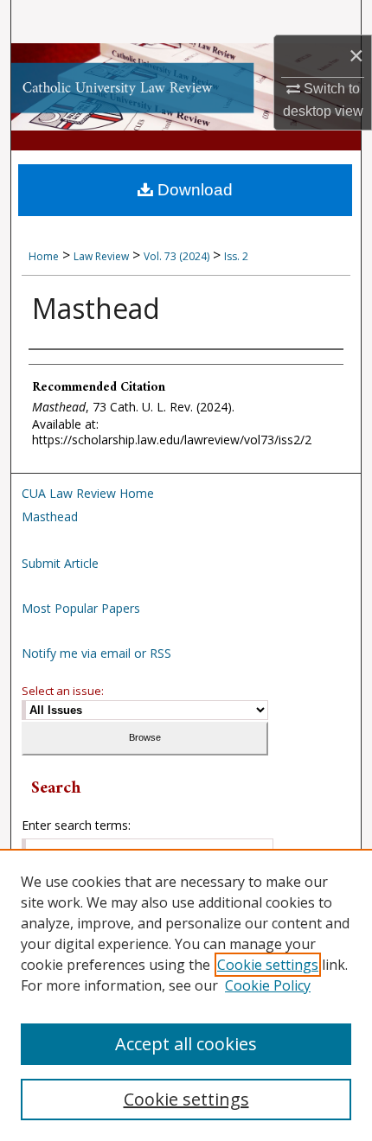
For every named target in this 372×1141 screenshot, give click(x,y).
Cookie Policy (268, 985)
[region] (186, 995)
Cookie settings (267, 964)
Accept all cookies (186, 1043)
